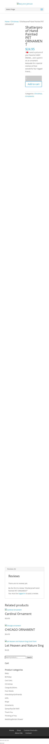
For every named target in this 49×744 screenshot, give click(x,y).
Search (29, 657)
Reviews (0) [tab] (11, 569)
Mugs (7, 702)
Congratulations (11, 687)
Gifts (6, 698)
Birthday (8, 677)
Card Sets (8, 680)
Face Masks (9, 691)
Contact (29, 733)
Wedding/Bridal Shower (14, 719)
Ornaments (29, 96)
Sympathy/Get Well (12, 709)
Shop (19, 730)
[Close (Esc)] (8, 740)
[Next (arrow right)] (3, 743)
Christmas (15, 21)
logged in (22, 593)
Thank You (9, 712)
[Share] (5, 740)
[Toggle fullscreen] (3, 740)
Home (7, 21)
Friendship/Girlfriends (13, 694)
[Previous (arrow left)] (1, 743)
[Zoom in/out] (1, 740)
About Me (19, 733)
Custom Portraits (30, 730)
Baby (7, 673)
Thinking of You (11, 716)
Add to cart (33, 84)
